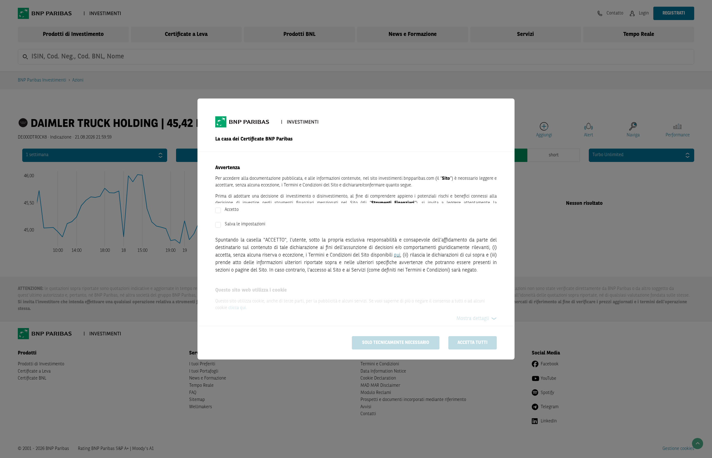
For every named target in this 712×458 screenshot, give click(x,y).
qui (397, 255)
